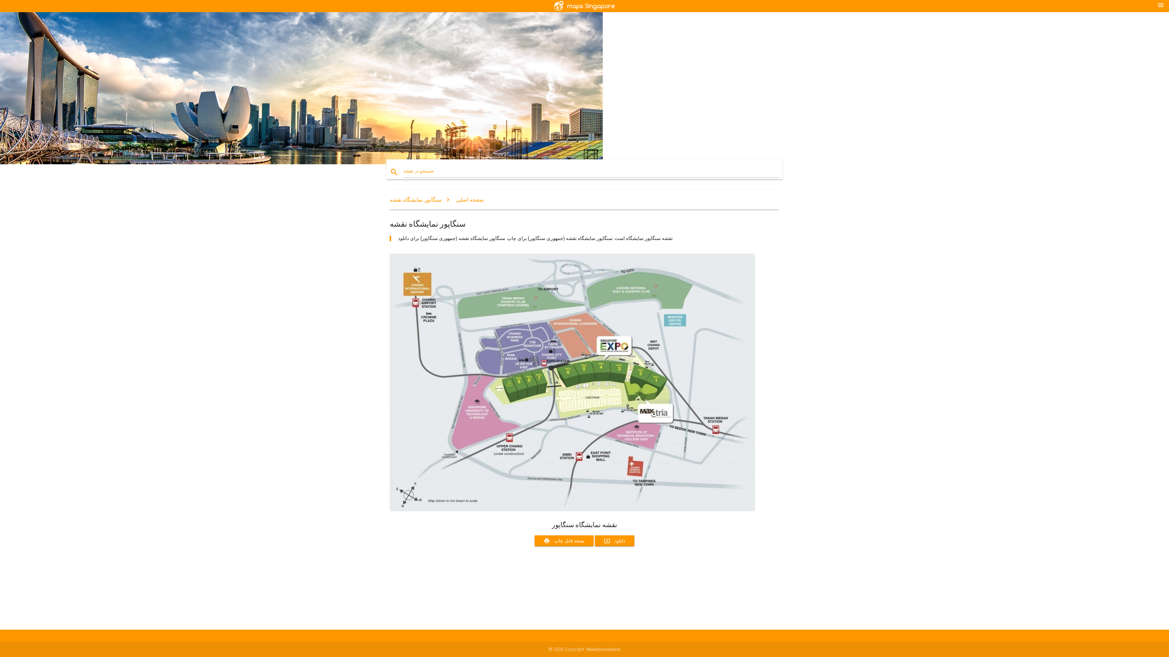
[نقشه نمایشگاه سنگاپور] (572, 510)
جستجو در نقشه (418, 171)
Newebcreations (603, 649)
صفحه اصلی (470, 199)
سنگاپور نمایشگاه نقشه (416, 199)
